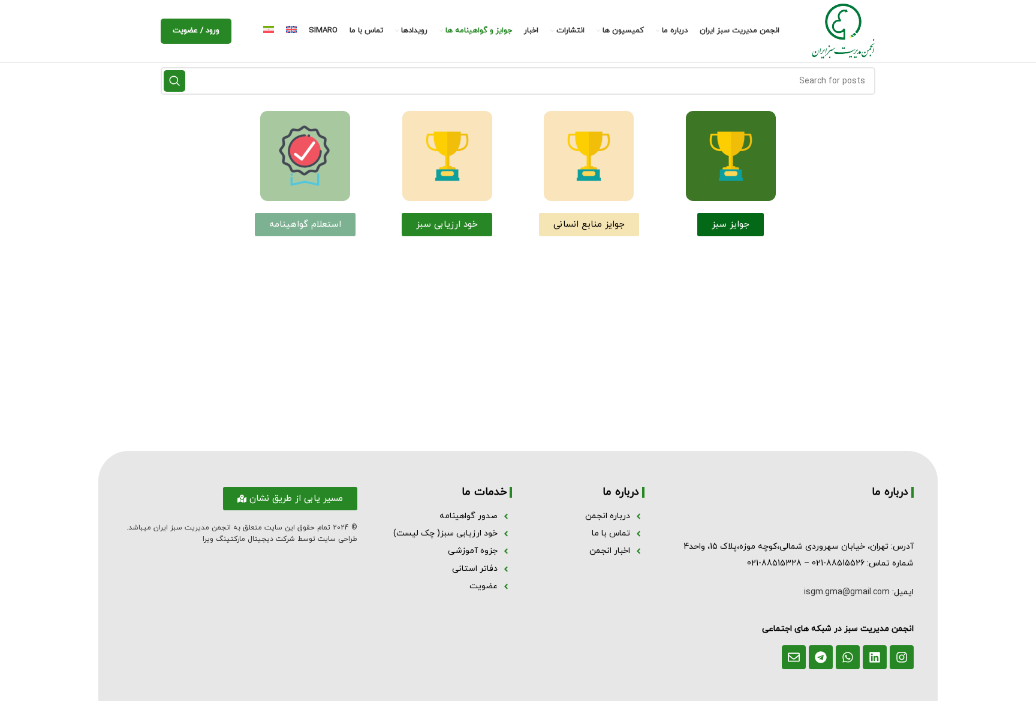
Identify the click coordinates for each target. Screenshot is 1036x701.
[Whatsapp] (848, 657)
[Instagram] (902, 657)
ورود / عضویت (196, 30)
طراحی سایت (337, 539)
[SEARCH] (174, 81)
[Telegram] (821, 657)
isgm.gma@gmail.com (847, 592)
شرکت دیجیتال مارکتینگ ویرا (249, 539)
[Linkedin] (875, 657)
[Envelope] (794, 657)
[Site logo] (843, 30)
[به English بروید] (291, 31)
